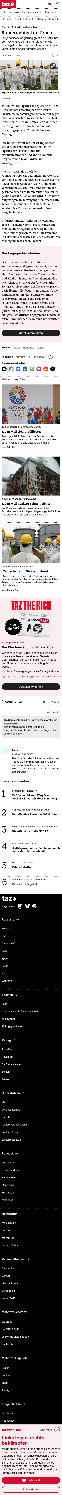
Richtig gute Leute (12, 1026)
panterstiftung (10, 1132)
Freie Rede (8, 1192)
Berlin (5, 966)
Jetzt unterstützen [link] (31, 333)
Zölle (4, 1004)
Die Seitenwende (11, 1064)
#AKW (17, 347)
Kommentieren (23, 356)
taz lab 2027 (8, 1298)
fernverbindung (10, 1170)
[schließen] (57, 1430)
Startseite (6, 19)
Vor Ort (6, 1275)
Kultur (5, 951)
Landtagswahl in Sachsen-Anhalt (20, 1011)
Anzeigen (7, 1390)
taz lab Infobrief (10, 1245)
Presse (5, 1079)
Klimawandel (9, 1018)
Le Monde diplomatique (15, 1336)
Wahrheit (7, 981)
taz (9, 898)
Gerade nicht (46, 1429)
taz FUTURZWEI (10, 1329)
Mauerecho (8, 1185)
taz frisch (7, 1230)
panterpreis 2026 (11, 1139)
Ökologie (26, 19)
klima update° (9, 1177)
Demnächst (8, 1268)
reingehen (7, 1200)
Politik (5, 928)
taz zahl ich (8, 1117)
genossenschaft (11, 1109)
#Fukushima (29, 347)
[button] (58, 4)
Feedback (7, 1413)
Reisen (5, 1367)
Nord (4, 973)
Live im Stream (10, 1283)
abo (4, 1102)
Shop (5, 1382)
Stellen (6, 1071)
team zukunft (9, 1223)
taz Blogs (7, 1321)
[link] (5, 12)
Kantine (6, 1375)
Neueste (47, 702)
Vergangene (8, 1290)
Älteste (56, 702)
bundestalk (8, 1162)
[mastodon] (20, 907)
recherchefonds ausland (15, 1124)
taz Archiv (7, 1344)
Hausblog (7, 1056)
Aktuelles (7, 1049)
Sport (5, 958)
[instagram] (34, 907)
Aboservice (8, 1420)
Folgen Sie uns (9, 906)
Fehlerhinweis (39, 356)
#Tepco (40, 347)
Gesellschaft (9, 943)
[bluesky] (27, 907)
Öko (17, 19)
